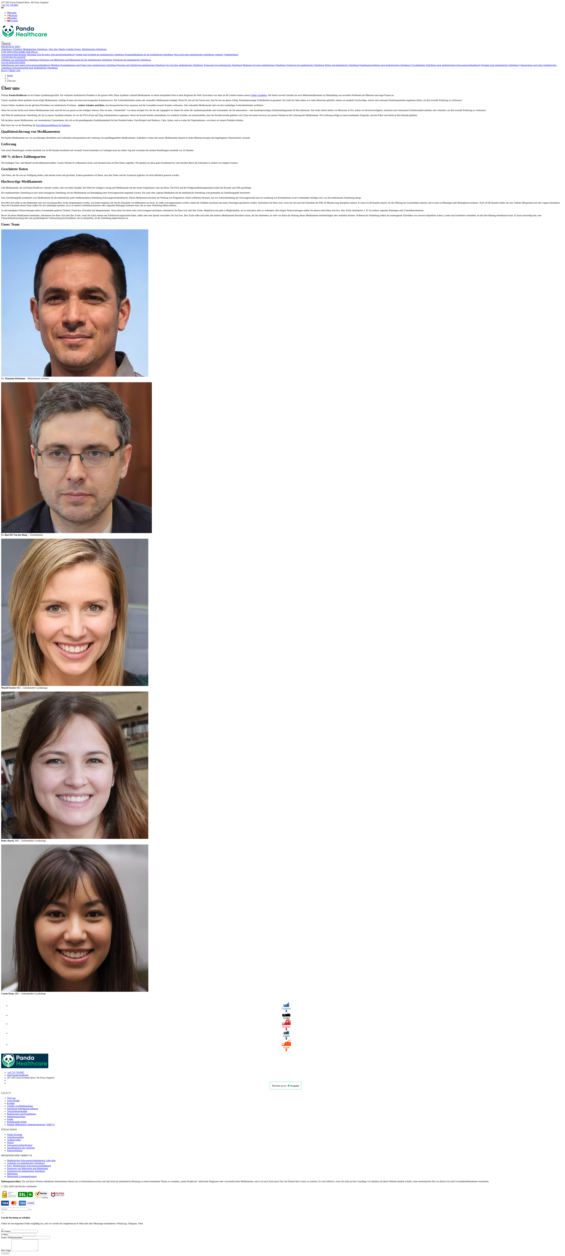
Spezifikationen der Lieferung (21, 1148)
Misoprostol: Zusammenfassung (22, 1176)
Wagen (10, 1142)
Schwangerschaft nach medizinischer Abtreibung (35, 68)
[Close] (2, 1229)
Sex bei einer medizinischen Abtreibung (184, 65)
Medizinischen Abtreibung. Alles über (40, 49)
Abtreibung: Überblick (11, 49)
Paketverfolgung (14, 1150)
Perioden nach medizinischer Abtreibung (500, 65)
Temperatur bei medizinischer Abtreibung (223, 65)
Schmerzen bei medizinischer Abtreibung (132, 60)
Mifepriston (12, 1173)
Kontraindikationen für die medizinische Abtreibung (149, 54)
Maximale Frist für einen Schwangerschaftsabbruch (51, 54)
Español (13, 18)
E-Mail (4, 1234)
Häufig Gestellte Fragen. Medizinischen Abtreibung (83, 49)
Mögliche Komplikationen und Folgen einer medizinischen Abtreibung (84, 65)
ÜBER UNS (14, 70)
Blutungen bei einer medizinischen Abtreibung (264, 65)
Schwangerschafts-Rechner (13, 54)
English (12, 12)
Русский (13, 20)
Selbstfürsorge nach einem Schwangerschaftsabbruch (25, 65)
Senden (5, 1253)
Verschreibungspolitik (17, 1111)
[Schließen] (2, 1212)
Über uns (11, 1098)
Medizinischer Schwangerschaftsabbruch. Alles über (31, 1160)
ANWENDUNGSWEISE (13, 57)
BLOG (4, 70)
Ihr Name (5, 1231)
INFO (17, 46)
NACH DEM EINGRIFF (13, 62)
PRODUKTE (7, 46)
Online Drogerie (14, 1134)
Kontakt (11, 1103)
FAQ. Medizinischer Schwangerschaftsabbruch (29, 1166)
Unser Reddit (13, 1100)
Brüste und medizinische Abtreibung (342, 65)
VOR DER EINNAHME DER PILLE (19, 52)
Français (13, 15)
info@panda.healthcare (18, 1075)
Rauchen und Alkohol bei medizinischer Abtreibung (141, 65)
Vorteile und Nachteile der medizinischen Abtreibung (99, 54)
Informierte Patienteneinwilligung (22, 1108)
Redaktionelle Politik (16, 1122)
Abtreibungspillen (15, 1137)
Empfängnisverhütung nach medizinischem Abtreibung (385, 65)
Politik (10, 1119)
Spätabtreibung (231, 54)
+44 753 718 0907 (9, 5)
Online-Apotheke (259, 95)
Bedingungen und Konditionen (21, 1114)
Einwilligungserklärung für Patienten (53, 125)
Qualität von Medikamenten (20, 1106)
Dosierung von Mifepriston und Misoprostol (27, 1168)
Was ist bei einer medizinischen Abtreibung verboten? (199, 54)
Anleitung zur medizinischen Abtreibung (20, 60)
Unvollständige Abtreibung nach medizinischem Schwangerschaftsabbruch (446, 65)
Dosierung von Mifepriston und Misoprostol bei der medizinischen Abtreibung (75, 60)
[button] (2, 7)
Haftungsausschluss (16, 1116)
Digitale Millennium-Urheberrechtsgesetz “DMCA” (31, 1124)
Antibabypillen (14, 1140)
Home (10, 75)
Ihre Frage (6, 1250)
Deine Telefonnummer (11, 1237)
